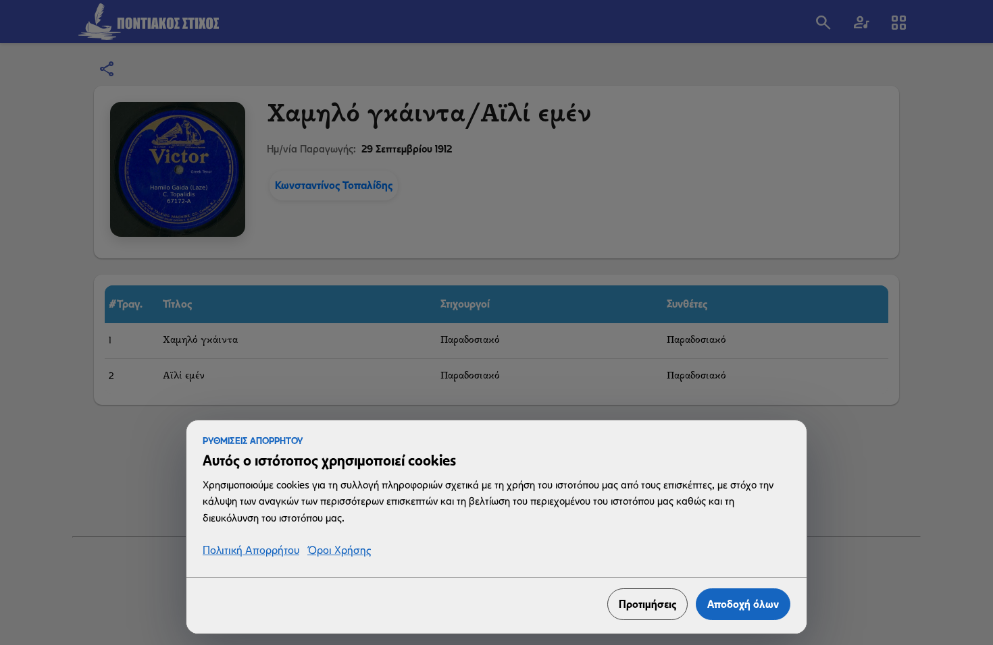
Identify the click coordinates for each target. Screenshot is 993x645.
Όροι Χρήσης (339, 551)
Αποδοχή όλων (743, 604)
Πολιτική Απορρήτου (251, 551)
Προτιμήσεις (647, 604)
